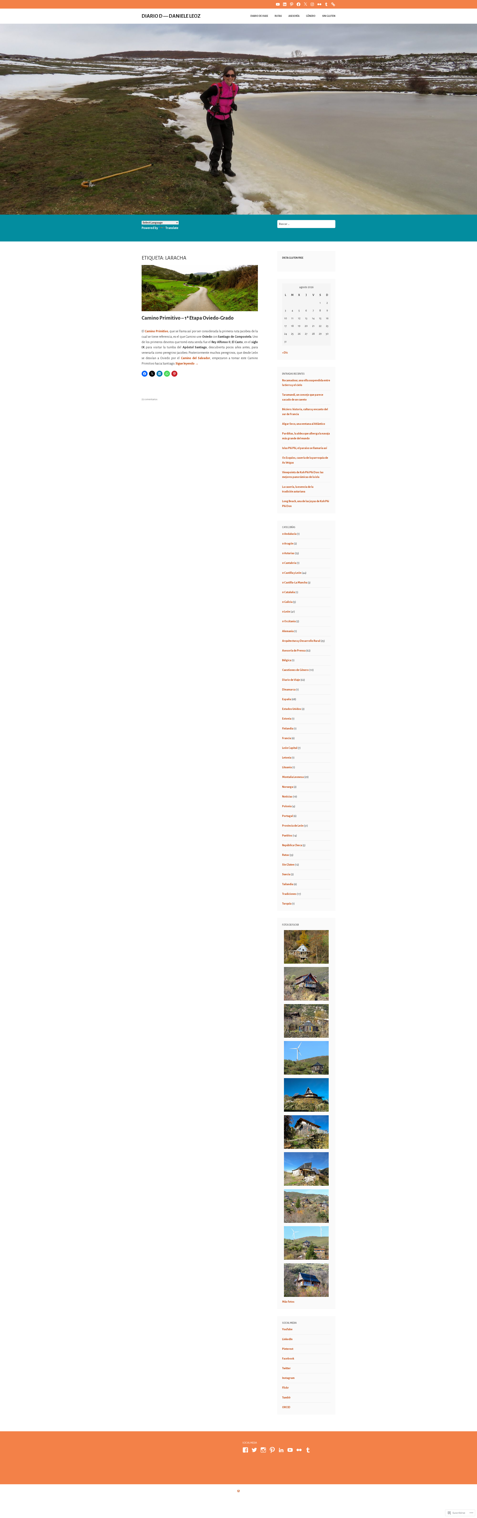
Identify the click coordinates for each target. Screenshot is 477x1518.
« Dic (285, 352)
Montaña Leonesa (293, 777)
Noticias (287, 796)
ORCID (286, 1407)
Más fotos (288, 1301)
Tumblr (286, 1397)
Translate (171, 228)
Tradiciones (289, 893)
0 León (286, 611)
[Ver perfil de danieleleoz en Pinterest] (273, 1450)
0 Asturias (288, 553)
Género (310, 16)
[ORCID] (333, 4)
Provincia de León (293, 825)
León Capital (289, 747)
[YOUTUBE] (278, 4)
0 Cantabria (289, 562)
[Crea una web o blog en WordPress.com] (238, 1491)
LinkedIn (287, 1339)
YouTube (287, 1329)
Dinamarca (289, 689)
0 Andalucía (289, 533)
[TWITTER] (305, 4)
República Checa (292, 845)
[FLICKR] (319, 4)
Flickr (285, 1387)
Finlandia (287, 728)
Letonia (286, 757)
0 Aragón (287, 543)
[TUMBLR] (326, 4)
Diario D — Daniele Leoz (171, 16)
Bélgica (286, 660)
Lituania (287, 767)
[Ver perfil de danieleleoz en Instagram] (264, 1450)
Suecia (286, 874)
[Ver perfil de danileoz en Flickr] (299, 1450)
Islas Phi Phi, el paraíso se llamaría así (304, 448)
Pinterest (287, 1348)
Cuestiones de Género (295, 669)
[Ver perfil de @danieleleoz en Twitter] (255, 1450)
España (286, 699)
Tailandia (287, 884)
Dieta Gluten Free (292, 258)
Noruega (287, 786)
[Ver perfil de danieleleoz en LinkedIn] (281, 1450)
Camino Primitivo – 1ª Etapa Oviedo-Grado (188, 318)
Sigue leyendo (187, 363)
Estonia (286, 718)
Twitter (286, 1368)
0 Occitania (289, 621)
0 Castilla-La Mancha (294, 582)
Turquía (286, 903)
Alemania (288, 631)
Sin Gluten (328, 16)
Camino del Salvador (195, 358)
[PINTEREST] (291, 4)
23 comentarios (149, 399)
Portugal (287, 815)
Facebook (288, 1358)
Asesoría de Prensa (294, 650)
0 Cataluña (288, 592)
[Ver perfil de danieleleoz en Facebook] (246, 1450)
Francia (286, 738)
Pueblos (287, 835)
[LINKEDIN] (284, 4)
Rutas (278, 16)
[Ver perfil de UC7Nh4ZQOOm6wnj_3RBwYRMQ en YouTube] (290, 1450)
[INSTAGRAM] (312, 4)
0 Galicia (287, 601)
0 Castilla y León (291, 572)
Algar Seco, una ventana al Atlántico (303, 423)
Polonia (287, 806)
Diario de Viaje (259, 16)
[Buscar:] (306, 224)
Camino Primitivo (156, 331)
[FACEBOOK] (298, 4)
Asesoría (293, 16)
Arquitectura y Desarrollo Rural (301, 640)
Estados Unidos (291, 708)
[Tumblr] (308, 1450)
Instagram (288, 1377)
